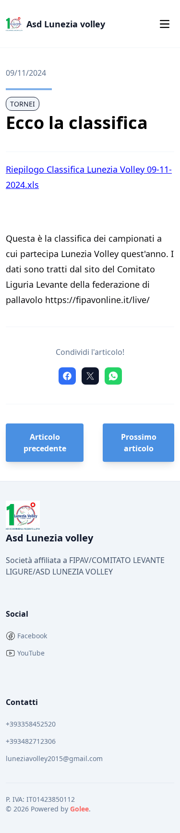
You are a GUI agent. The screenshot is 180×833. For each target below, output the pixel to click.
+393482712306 (31, 741)
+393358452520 (31, 723)
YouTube (31, 652)
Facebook (32, 635)
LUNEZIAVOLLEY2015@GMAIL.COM (54, 758)
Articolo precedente (45, 443)
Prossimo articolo (138, 443)
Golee (79, 808)
